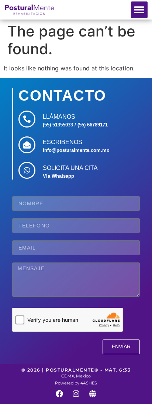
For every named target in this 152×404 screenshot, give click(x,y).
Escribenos (62, 142)
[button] (139, 9)
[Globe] (92, 393)
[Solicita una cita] (26, 170)
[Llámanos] (26, 119)
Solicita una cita (70, 168)
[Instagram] (76, 393)
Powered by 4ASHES (76, 383)
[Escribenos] (26, 144)
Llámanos (59, 117)
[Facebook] (59, 393)
